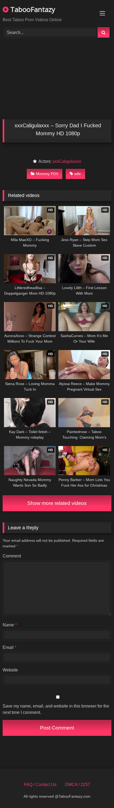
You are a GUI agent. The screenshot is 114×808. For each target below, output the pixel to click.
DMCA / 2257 (77, 784)
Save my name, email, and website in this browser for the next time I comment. (56, 709)
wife (77, 174)
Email (9, 647)
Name (10, 625)
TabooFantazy (31, 9)
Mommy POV (47, 174)
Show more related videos (57, 503)
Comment (12, 556)
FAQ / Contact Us (40, 784)
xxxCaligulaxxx (66, 161)
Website (10, 670)
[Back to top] (97, 792)
